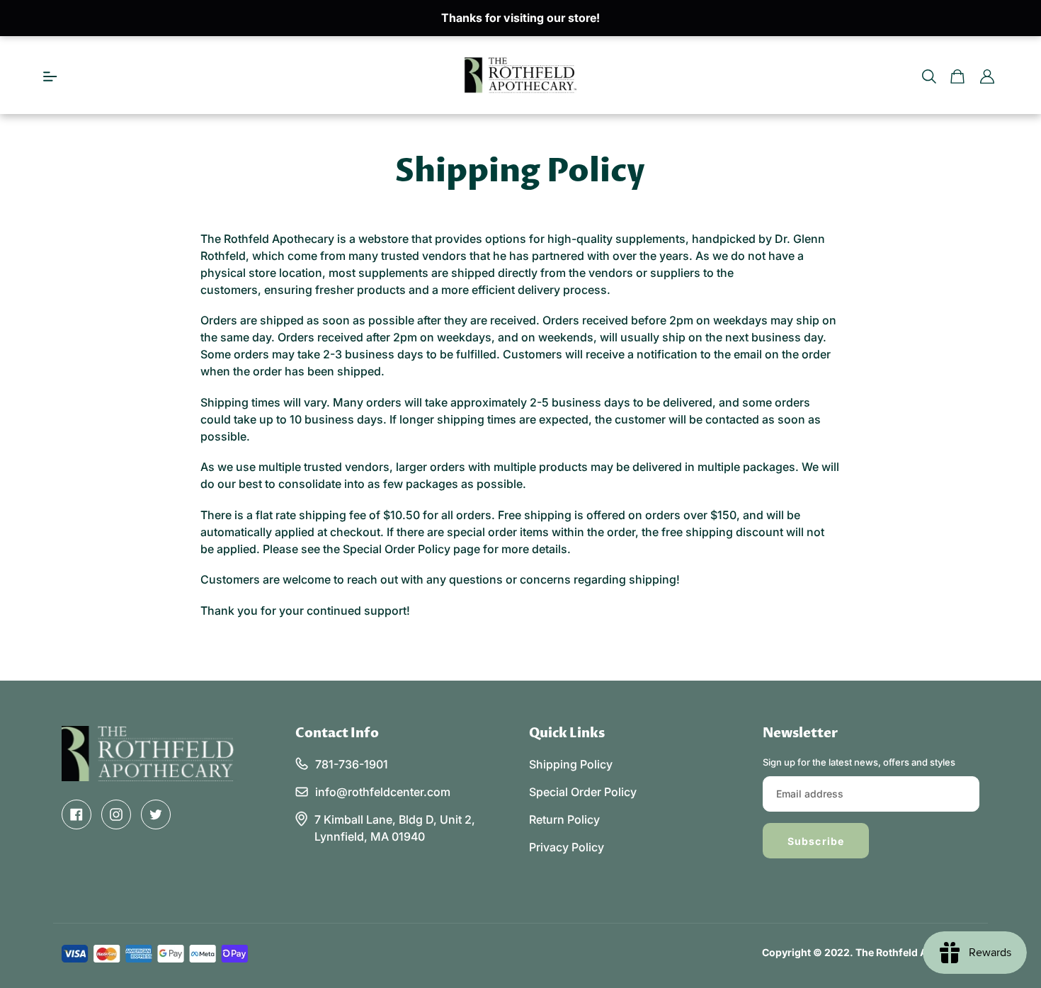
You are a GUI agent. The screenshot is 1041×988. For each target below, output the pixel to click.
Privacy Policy (566, 847)
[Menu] (50, 75)
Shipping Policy (571, 764)
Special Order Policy (583, 792)
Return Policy (564, 819)
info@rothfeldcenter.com (382, 792)
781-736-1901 (351, 764)
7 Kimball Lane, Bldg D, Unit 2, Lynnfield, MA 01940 (394, 828)
